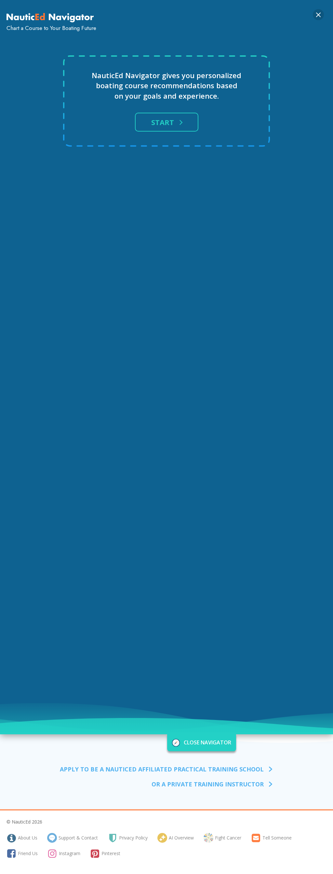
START (162, 122)
